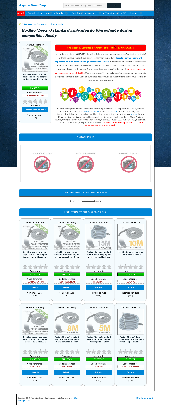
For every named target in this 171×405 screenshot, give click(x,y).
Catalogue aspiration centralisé (36, 24)
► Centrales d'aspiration (38, 13)
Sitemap (77, 398)
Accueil (20, 13)
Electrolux (113, 111)
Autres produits (24, 400)
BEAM (86, 111)
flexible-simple (57, 24)
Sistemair (94, 111)
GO (114, 5)
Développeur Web (144, 398)
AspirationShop (32, 5)
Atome (134, 114)
